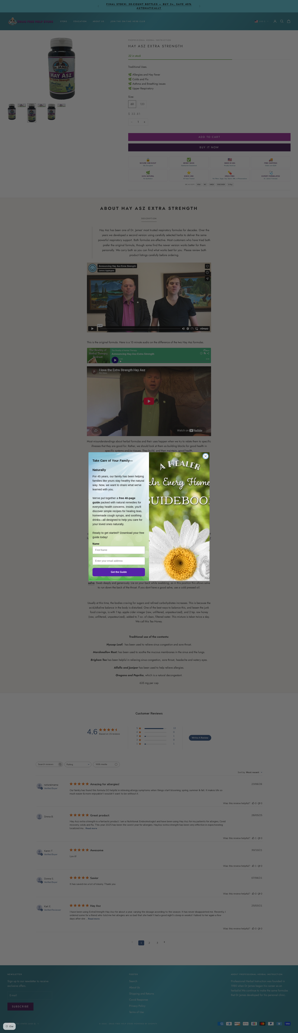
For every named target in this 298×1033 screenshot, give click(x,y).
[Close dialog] (205, 456)
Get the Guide (119, 572)
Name (96, 543)
